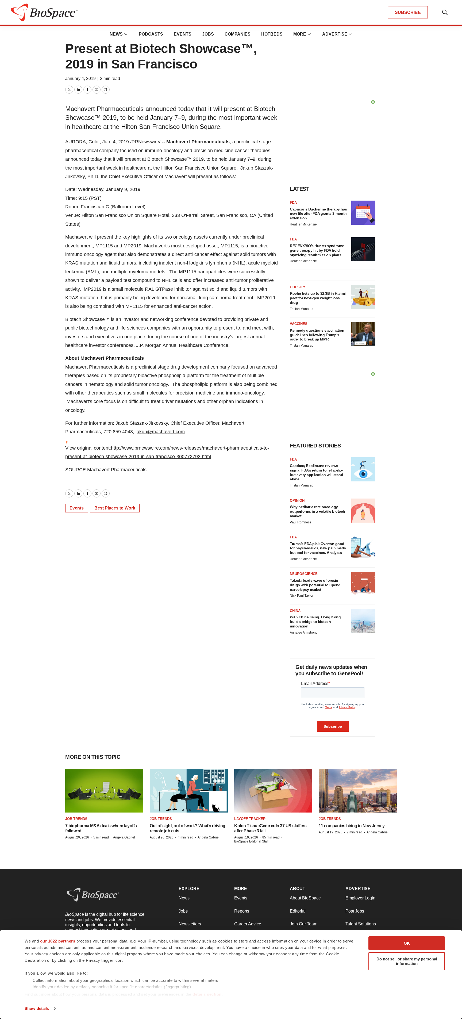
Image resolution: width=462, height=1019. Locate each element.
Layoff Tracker (249, 819)
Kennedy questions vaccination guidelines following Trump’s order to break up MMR (317, 335)
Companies (238, 34)
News (116, 34)
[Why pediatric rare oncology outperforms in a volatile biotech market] (363, 511)
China (295, 611)
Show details (37, 1008)
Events (182, 34)
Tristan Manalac (301, 309)
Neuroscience (304, 574)
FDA (293, 203)
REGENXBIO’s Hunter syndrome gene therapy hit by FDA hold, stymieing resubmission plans (317, 250)
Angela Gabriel (124, 837)
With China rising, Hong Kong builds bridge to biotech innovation (315, 621)
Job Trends (76, 819)
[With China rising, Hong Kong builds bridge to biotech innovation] (363, 621)
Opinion (297, 501)
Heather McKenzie (303, 224)
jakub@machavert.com (160, 431)
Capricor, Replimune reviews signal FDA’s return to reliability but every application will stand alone (316, 472)
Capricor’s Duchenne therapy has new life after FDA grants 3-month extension (318, 213)
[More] (126, 34)
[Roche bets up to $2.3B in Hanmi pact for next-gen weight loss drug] (363, 297)
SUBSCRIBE (408, 12)
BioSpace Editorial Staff (251, 841)
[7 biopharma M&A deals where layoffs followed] (104, 791)
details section (207, 994)
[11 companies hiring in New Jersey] (358, 791)
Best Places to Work (114, 508)
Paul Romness (300, 522)
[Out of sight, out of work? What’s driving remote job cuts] (189, 791)
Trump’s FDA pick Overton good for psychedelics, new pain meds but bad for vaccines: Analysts (318, 548)
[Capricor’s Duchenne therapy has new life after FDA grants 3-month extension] (363, 213)
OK (407, 943)
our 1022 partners (57, 941)
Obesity (297, 287)
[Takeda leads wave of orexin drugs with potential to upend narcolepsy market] (363, 584)
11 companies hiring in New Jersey (352, 825)
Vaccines (298, 324)
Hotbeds (272, 34)
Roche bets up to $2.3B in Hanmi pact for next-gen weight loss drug (318, 298)
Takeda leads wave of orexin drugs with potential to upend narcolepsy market (315, 585)
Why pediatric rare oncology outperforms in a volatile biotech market (317, 511)
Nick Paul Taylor (301, 595)
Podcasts (151, 34)
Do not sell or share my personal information (406, 961)
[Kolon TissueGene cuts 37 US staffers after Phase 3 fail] (273, 791)
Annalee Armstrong (304, 632)
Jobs (208, 34)
